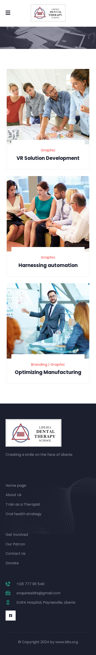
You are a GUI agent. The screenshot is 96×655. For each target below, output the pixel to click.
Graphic (48, 150)
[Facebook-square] (11, 616)
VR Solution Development (48, 158)
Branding (39, 364)
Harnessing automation (48, 265)
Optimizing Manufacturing (48, 372)
